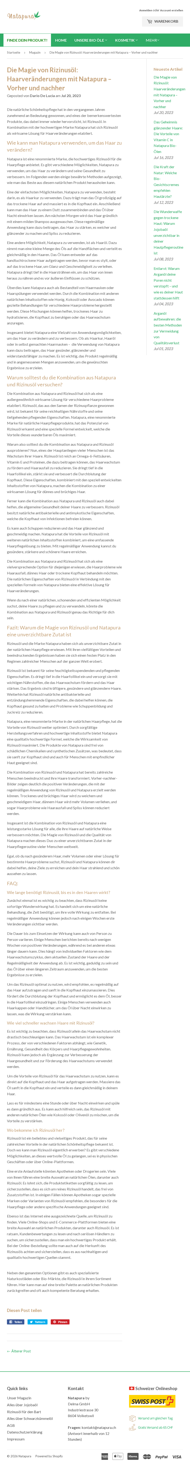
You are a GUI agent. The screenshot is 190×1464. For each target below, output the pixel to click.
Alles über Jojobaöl (22, 1405)
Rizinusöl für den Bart (24, 1411)
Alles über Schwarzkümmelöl (30, 1418)
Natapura (25, 1456)
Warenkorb (166, 21)
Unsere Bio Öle (89, 40)
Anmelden (145, 10)
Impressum (16, 1439)
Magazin (35, 52)
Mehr (151, 40)
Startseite (13, 52)
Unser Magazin (19, 1398)
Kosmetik (125, 40)
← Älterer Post (19, 1351)
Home (61, 40)
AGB (11, 1425)
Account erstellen (171, 10)
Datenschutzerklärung (24, 1432)
